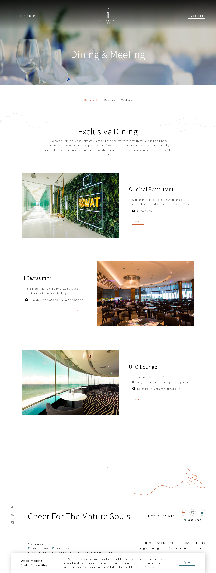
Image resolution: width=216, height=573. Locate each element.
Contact (200, 548)
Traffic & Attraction (176, 548)
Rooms (200, 542)
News (187, 542)
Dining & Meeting (148, 548)
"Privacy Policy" (143, 567)
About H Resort (167, 542)
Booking (146, 542)
